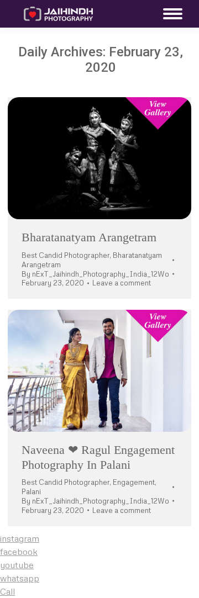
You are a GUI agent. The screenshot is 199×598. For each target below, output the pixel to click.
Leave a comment (121, 282)
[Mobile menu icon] (170, 13)
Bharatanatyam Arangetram (89, 237)
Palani (31, 491)
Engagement (134, 482)
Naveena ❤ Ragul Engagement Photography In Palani (98, 457)
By (95, 273)
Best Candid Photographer (65, 255)
